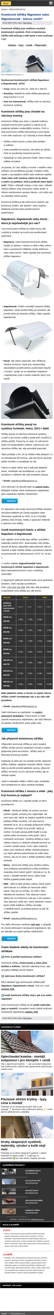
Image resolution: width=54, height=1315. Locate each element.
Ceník (29, 45)
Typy (21, 45)
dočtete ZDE (7, 989)
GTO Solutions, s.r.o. (18, 1313)
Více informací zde (31, 1173)
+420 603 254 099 (16, 587)
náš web (35, 924)
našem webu (42, 487)
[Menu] (51, 3)
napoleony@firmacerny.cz (24, 481)
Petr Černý (27, 23)
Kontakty (4, 1313)
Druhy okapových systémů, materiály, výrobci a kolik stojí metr (23, 1145)
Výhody (12, 45)
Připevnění (40, 45)
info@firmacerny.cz (37, 1219)
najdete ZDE (31, 1012)
